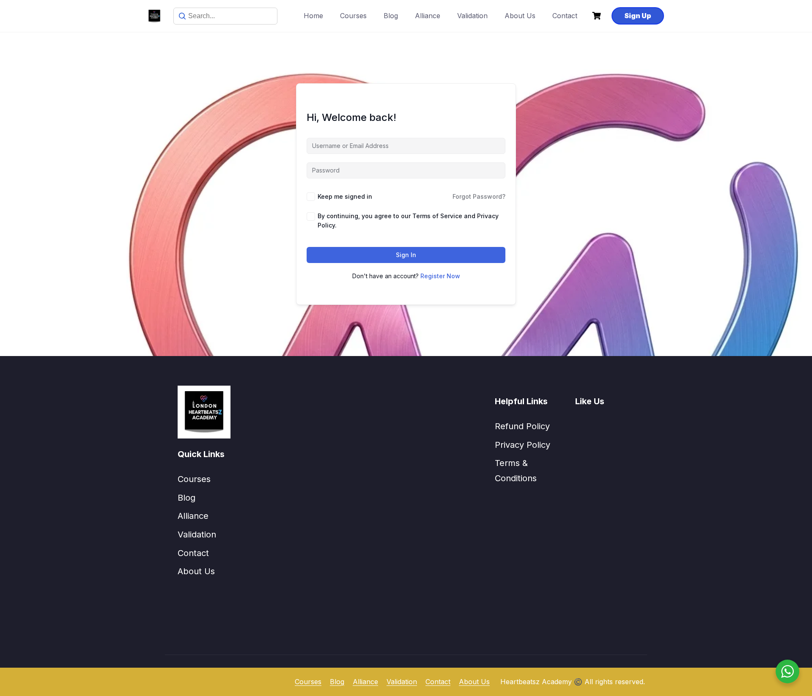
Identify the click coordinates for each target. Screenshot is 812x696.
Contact (564, 15)
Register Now (440, 275)
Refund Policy (522, 426)
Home (313, 15)
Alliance (427, 15)
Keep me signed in (345, 196)
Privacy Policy (522, 445)
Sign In (406, 254)
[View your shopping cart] (597, 16)
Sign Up (637, 15)
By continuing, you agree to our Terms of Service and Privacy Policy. (408, 220)
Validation (472, 15)
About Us (520, 15)
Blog (391, 15)
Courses (353, 15)
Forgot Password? (479, 196)
